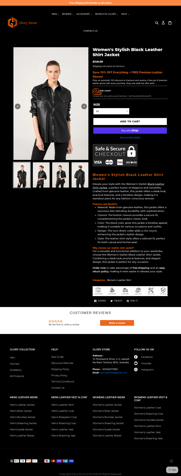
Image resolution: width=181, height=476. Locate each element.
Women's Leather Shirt (119, 280)
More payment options (130, 137)
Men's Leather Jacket (22, 405)
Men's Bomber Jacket (22, 417)
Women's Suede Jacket (106, 429)
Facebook (147, 357)
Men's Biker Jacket (21, 411)
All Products (17, 376)
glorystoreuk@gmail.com (114, 372)
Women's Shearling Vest (148, 438)
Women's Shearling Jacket (108, 423)
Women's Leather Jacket (107, 405)
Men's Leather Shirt (62, 405)
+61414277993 (110, 369)
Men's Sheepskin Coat (64, 417)
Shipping (97, 66)
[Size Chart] (102, 91)
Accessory (16, 370)
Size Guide (57, 357)
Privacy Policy (59, 375)
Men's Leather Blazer (22, 435)
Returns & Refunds (62, 363)
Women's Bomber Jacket (107, 417)
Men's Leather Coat (62, 411)
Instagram (147, 369)
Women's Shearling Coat (148, 414)
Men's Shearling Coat (63, 423)
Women (15, 364)
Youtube (146, 363)
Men (12, 357)
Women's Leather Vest (147, 432)
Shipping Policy (60, 369)
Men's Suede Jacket (21, 429)
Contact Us (57, 388)
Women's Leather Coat (147, 407)
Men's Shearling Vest (63, 435)
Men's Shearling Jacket (23, 423)
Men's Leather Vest (62, 429)
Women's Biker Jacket (106, 411)
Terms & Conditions (62, 381)
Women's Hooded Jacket (149, 420)
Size (96, 104)
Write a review (117, 322)
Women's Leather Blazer (107, 435)
